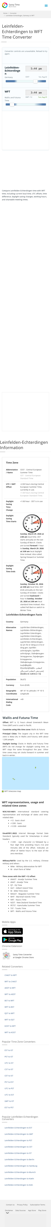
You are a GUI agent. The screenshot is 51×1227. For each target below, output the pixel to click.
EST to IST (9, 1050)
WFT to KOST (10, 1032)
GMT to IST (9, 1101)
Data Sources (20, 1210)
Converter (13, 13)
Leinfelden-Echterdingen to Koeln (19, 1178)
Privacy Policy (22, 1205)
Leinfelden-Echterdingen (12, 70)
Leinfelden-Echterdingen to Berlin (19, 1159)
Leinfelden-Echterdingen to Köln (19, 1185)
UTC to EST (9, 1095)
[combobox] (36, 68)
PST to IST (9, 1056)
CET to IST (9, 1075)
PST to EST (9, 1082)
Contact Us (10, 1205)
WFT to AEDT (10, 994)
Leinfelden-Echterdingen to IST (18, 1153)
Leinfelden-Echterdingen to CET (18, 1147)
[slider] (35, 81)
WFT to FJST (10, 1019)
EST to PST (9, 1107)
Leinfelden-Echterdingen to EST (18, 1127)
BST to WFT (9, 1000)
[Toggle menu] (46, 6)
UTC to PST (9, 1088)
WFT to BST (9, 1007)
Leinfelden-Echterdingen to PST (18, 1140)
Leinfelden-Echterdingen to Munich (20, 1172)
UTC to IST (9, 1063)
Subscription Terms (37, 1205)
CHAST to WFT (11, 975)
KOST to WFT (10, 1026)
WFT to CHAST (11, 981)
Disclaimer (9, 1210)
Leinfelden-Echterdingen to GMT (19, 1134)
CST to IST (9, 1069)
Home (5, 13)
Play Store (42, 1210)
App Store (32, 1210)
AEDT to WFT (10, 988)
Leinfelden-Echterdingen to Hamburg (21, 1166)
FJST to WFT (10, 1013)
